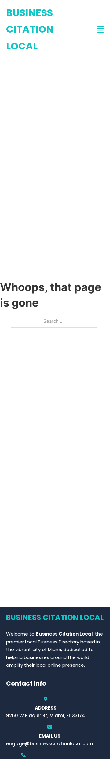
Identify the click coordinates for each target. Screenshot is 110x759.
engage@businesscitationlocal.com (49, 743)
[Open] (100, 29)
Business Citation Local (29, 29)
